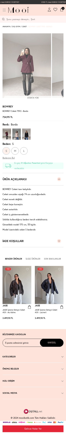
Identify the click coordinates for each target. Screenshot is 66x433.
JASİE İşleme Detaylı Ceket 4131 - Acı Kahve (14, 311)
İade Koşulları (13, 241)
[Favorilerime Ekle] (27, 269)
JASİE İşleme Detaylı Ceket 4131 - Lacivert (46, 311)
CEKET (24, 26)
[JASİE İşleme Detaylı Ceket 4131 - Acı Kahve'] (27, 318)
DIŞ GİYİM (16, 26)
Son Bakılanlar (52, 259)
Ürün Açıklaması (15, 179)
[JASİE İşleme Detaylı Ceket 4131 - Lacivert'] (29, 318)
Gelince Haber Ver (33, 428)
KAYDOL (52, 342)
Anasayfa (6, 26)
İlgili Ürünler (33, 259)
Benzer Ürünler (13, 259)
